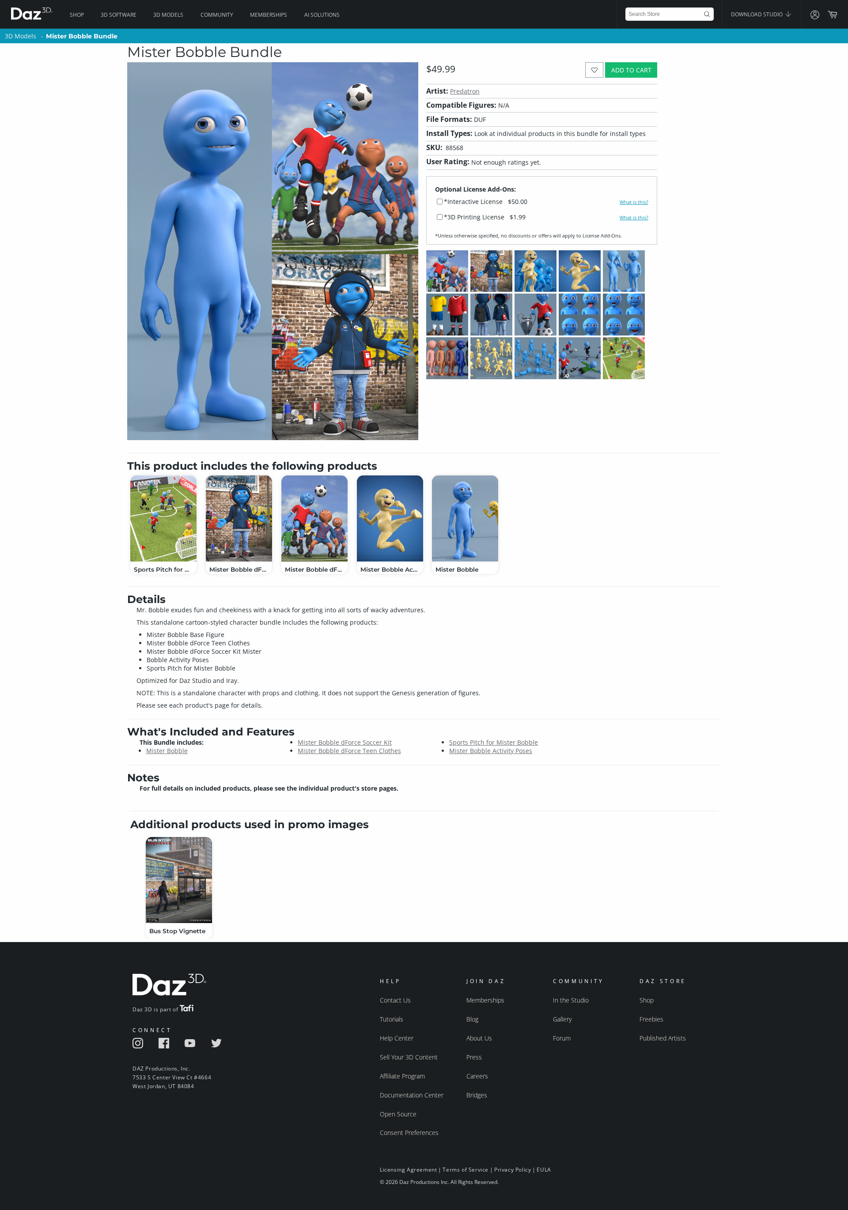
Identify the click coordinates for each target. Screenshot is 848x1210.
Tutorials (391, 1019)
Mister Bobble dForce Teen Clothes (349, 750)
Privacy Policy (512, 1169)
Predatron (465, 91)
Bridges (476, 1095)
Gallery (562, 1019)
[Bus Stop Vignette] (179, 880)
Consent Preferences (409, 1132)
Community (217, 15)
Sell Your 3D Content (409, 1057)
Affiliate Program (402, 1076)
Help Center (396, 1038)
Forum (562, 1038)
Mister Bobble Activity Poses (490, 750)
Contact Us (395, 1000)
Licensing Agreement (408, 1169)
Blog (472, 1019)
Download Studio (757, 14)
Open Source (398, 1114)
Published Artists (663, 1038)
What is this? (634, 202)
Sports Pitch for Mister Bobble (493, 742)
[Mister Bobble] (465, 518)
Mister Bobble (167, 750)
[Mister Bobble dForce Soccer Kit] (314, 518)
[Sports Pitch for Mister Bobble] (163, 518)
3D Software (118, 15)
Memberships (268, 15)
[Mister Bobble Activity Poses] (390, 518)
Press (474, 1057)
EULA (544, 1169)
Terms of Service (465, 1169)
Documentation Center (411, 1095)
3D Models (168, 15)
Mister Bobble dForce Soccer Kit (345, 742)
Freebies (651, 1019)
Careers (477, 1076)
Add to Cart (631, 70)
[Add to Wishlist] (594, 70)
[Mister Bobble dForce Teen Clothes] (239, 518)
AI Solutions (322, 15)
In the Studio (571, 1000)
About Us (479, 1038)
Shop (77, 15)
